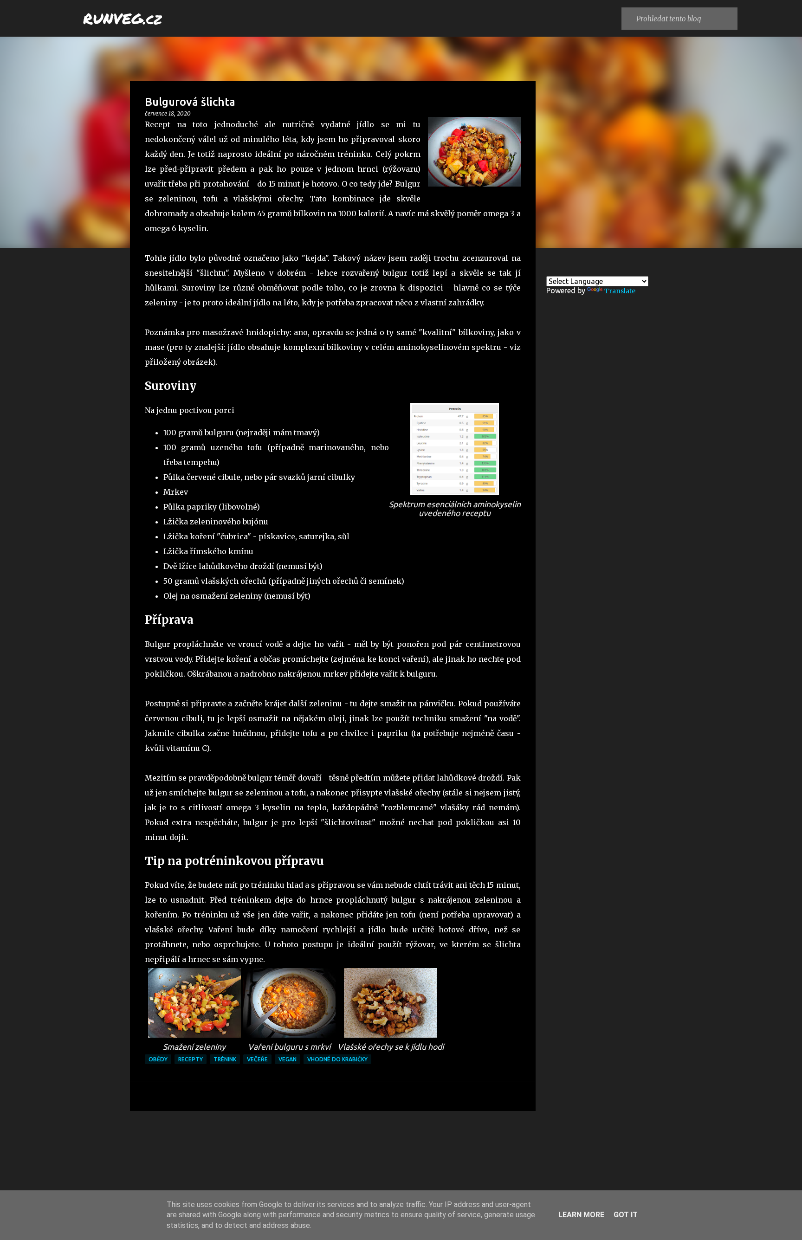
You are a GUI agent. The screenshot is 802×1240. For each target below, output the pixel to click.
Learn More (581, 1214)
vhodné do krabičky (337, 1059)
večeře (257, 1059)
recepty (190, 1059)
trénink (224, 1059)
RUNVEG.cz (122, 18)
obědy (158, 1059)
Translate (619, 291)
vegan (287, 1059)
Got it (626, 1214)
